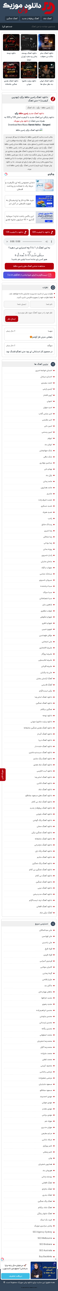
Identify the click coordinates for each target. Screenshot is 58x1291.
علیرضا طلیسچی (45, 660)
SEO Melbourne (45, 1238)
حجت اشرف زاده (45, 499)
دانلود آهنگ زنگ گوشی (42, 820)
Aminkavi (31, 1287)
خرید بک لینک (46, 1219)
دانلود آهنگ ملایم (44, 857)
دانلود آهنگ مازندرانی (43, 844)
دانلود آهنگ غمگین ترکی (42, 832)
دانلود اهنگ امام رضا (43, 697)
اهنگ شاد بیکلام (45, 1207)
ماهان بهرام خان (45, 991)
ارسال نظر (12, 318)
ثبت (29, 251)
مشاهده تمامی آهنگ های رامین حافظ (29, 266)
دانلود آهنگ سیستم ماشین (40, 752)
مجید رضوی (47, 1004)
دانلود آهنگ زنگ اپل (43, 851)
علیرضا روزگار (46, 653)
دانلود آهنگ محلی (44, 826)
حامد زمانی (47, 481)
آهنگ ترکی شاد (46, 912)
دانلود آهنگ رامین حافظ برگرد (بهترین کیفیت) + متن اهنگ (30, 99)
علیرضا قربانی (46, 666)
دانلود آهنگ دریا (45, 740)
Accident (35, 1287)
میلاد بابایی (47, 1139)
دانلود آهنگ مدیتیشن (42, 894)
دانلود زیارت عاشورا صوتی (29, 83)
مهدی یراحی (47, 1115)
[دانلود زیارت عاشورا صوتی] (29, 70)
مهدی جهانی (47, 1102)
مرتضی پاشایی (46, 1071)
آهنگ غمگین (12, 18)
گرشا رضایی (47, 973)
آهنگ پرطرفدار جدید (30, 18)
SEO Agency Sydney (42, 1232)
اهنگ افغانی (47, 1182)
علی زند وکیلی (46, 672)
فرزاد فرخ (48, 948)
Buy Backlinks (45, 1256)
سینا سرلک (47, 592)
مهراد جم (48, 1121)
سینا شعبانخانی (45, 598)
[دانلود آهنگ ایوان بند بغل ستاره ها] (46, 70)
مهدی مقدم (47, 1108)
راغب (50, 518)
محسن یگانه (47, 1028)
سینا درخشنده (46, 586)
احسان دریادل (46, 376)
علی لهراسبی (47, 936)
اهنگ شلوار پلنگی (44, 1213)
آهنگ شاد (47, 18)
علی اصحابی (47, 641)
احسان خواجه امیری (43, 370)
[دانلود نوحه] (11, 42)
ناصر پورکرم (47, 1145)
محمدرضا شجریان (44, 1041)
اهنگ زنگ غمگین (45, 1201)
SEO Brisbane (45, 1244)
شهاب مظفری (46, 610)
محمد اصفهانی (46, 1034)
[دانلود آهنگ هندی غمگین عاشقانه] (11, 70)
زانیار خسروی (46, 555)
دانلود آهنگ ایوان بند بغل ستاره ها (47, 83)
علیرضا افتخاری (45, 647)
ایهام (50, 438)
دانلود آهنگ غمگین (44, 703)
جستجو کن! (7, 26)
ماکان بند (48, 985)
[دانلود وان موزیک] (29, 8)
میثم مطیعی (46, 1133)
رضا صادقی (47, 536)
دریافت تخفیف (15, 1276)
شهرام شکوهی (46, 616)
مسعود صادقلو (46, 1090)
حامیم (49, 493)
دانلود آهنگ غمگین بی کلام (40, 869)
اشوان (49, 401)
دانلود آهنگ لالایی (44, 783)
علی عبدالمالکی (45, 930)
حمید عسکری (46, 505)
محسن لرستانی (45, 1022)
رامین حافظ (46, 107)
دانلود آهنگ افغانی (44, 906)
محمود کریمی (46, 1065)
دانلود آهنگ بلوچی (44, 814)
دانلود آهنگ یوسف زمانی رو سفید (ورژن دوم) (29, 56)
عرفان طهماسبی (45, 635)
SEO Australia (45, 1250)
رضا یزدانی (48, 543)
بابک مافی (47, 456)
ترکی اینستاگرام (45, 690)
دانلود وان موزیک (21, 121)
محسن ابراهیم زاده (44, 1010)
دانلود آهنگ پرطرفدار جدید (41, 808)
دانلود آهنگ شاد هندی (42, 764)
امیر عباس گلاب (45, 413)
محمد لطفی (47, 1059)
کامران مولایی (46, 967)
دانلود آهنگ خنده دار (43, 746)
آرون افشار (47, 395)
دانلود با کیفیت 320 (41, 232)
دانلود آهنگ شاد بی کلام (42, 801)
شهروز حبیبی (47, 629)
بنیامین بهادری (46, 462)
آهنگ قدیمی (46, 684)
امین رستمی (47, 432)
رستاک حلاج (47, 524)
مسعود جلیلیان (45, 1084)
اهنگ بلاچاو (47, 1188)
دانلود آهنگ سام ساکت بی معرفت (46, 55)
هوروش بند (47, 1170)
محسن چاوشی (46, 1016)
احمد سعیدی (46, 382)
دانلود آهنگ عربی (45, 887)
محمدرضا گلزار (46, 1047)
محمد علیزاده (46, 1053)
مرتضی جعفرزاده (45, 1078)
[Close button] (55, 1259)
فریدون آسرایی (46, 961)
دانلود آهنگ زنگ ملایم (42, 758)
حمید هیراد (47, 512)
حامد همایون (46, 487)
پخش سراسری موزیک (43, 1225)
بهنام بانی (48, 469)
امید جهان (47, 407)
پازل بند (49, 475)
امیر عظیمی (47, 419)
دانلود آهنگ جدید (36, 113)
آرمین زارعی (47, 388)
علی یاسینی (47, 942)
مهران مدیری (46, 1127)
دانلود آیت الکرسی (44, 770)
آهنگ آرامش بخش (44, 678)
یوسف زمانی (47, 1176)
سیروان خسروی (45, 580)
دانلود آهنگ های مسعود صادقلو (38, 795)
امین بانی (48, 426)
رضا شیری (48, 530)
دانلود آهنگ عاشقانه (43, 838)
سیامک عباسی (46, 573)
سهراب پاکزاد (46, 567)
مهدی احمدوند (46, 1096)
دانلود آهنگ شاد (45, 789)
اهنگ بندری (47, 1195)
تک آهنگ (31, 107)
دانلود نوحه (11, 53)
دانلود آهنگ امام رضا (43, 777)
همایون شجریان (45, 1164)
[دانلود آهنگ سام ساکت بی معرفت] (46, 42)
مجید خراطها (46, 997)
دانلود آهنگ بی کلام (43, 875)
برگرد (38, 107)
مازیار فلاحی (47, 979)
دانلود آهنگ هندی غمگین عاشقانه (11, 83)
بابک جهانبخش (45, 450)
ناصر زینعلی (47, 1151)
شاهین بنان (47, 604)
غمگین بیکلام (46, 709)
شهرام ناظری (47, 623)
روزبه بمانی (47, 549)
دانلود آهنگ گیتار (44, 733)
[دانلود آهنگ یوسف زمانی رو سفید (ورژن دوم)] (29, 42)
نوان (50, 1158)
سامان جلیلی (46, 561)
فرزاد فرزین (47, 954)
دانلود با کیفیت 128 (14, 232)
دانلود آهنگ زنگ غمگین (42, 863)
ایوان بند (48, 444)
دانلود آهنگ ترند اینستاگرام (40, 900)
